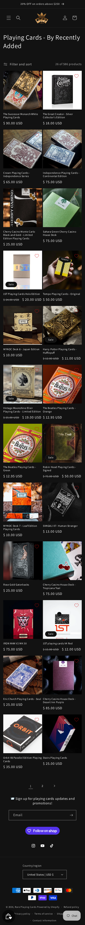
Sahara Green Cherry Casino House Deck (59, 233)
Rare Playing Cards (26, 906)
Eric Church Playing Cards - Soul (22, 699)
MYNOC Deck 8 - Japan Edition (21, 349)
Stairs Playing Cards (55, 757)
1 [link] (31, 786)
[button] (9, 18)
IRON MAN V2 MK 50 (15, 643)
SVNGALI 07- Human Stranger (60, 525)
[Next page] (54, 786)
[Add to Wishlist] (37, 76)
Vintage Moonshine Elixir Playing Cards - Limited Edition (22, 409)
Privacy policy (22, 913)
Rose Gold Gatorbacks (16, 584)
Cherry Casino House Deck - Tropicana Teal (59, 586)
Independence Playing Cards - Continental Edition (61, 174)
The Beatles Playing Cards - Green (19, 468)
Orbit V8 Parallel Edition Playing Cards (22, 759)
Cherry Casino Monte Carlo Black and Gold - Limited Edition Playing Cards (19, 235)
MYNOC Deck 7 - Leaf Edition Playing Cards (20, 527)
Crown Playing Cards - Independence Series (16, 174)
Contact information (44, 920)
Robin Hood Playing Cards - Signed (59, 468)
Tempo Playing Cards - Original (61, 293)
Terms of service (43, 913)
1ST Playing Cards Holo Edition (21, 293)
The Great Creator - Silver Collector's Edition (58, 115)
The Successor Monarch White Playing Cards (20, 115)
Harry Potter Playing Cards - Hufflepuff (60, 351)
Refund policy (71, 906)
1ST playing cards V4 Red (58, 643)
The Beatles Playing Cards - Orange (59, 409)
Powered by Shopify (48, 906)
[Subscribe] (71, 815)
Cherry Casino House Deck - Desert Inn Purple (59, 700)
